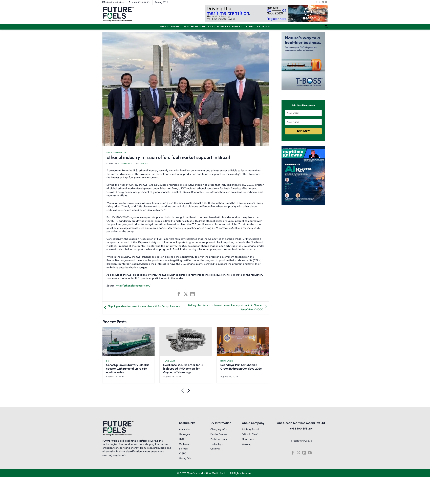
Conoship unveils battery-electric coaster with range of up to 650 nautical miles (127, 368)
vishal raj (143, 163)
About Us (262, 27)
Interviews (223, 27)
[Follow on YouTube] (326, 2)
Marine (175, 27)
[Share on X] (185, 294)
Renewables (120, 153)
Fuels (163, 27)
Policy (211, 27)
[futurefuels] (118, 14)
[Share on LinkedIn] (192, 294)
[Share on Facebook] (179, 294)
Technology (198, 27)
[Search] (326, 27)
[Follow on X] (319, 2)
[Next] (188, 391)
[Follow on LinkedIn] (323, 2)
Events (236, 27)
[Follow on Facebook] (316, 2)
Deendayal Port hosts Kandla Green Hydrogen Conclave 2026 (241, 366)
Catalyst (250, 27)
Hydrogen (226, 361)
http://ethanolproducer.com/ (133, 285)
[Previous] (183, 391)
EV (185, 27)
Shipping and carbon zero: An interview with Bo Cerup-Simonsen (144, 306)
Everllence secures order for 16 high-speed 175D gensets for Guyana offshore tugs (183, 368)
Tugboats (169, 361)
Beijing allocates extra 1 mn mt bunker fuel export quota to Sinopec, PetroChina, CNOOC (225, 307)
